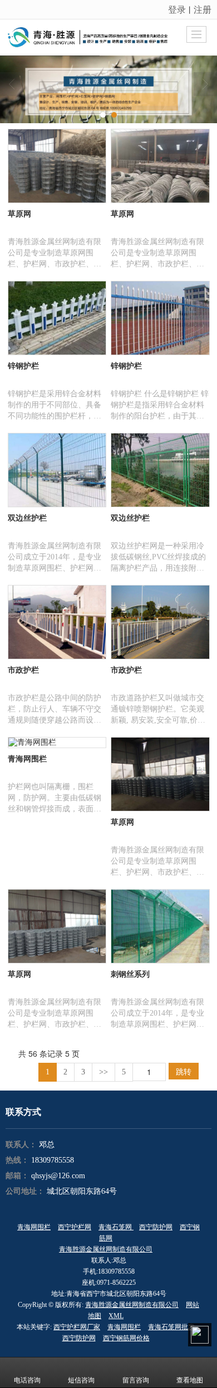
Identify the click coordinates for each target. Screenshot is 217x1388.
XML (116, 1316)
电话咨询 (27, 1380)
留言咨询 (135, 1380)
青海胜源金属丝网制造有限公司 (105, 1249)
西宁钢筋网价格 (126, 1338)
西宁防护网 (155, 1227)
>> (103, 1072)
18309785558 (52, 1160)
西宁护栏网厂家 (76, 1327)
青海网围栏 (34, 1227)
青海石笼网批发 (171, 1327)
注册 (202, 9)
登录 (177, 9)
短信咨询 (81, 1380)
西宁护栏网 (74, 1227)
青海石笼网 (116, 1227)
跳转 (183, 1071)
